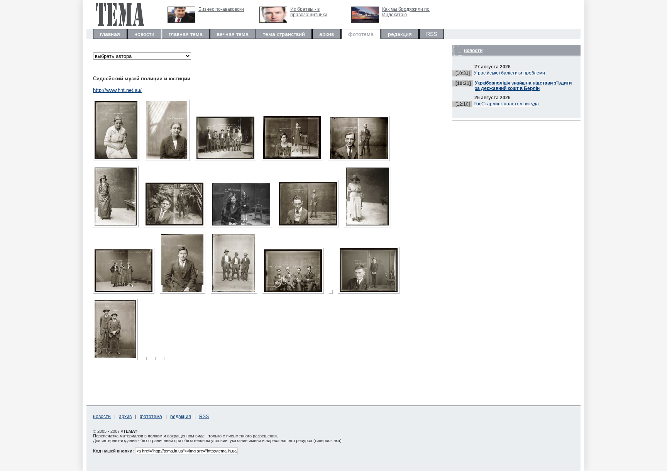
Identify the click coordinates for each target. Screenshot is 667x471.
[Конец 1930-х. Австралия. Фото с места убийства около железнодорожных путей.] (147, 360)
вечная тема (233, 34)
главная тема (186, 34)
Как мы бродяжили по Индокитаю (406, 12)
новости (144, 34)
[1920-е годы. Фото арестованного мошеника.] (310, 227)
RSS (431, 34)
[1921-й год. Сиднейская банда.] (236, 294)
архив (326, 34)
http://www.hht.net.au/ (117, 90)
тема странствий (284, 34)
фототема (361, 34)
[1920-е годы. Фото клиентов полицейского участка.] (125, 294)
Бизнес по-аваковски (221, 9)
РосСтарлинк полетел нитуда (506, 104)
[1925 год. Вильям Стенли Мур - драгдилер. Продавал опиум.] (361, 161)
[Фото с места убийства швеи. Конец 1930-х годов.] (155, 360)
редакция (400, 34)
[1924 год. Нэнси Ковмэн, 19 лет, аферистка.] (117, 227)
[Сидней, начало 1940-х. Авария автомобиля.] (164, 360)
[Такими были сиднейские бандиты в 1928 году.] (227, 161)
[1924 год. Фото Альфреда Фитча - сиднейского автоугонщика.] (176, 227)
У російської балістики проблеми (509, 73)
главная (110, 34)
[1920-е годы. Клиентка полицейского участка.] (369, 227)
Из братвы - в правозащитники (308, 12)
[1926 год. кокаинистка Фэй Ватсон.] (294, 161)
